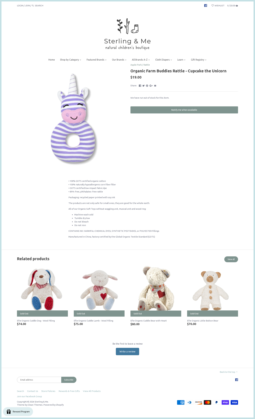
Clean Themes (35, 405)
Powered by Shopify (53, 405)
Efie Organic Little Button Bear (202, 320)
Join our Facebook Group (29, 396)
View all (231, 259)
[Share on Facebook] (140, 85)
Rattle (146, 64)
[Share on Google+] (151, 85)
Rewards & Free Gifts (69, 391)
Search (20, 391)
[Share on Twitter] (143, 85)
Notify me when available (184, 110)
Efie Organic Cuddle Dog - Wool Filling (36, 320)
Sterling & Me (41, 401)
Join (27, 5)
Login (20, 5)
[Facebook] (205, 5)
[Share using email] (155, 85)
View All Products (92, 391)
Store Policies (48, 391)
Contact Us (32, 391)
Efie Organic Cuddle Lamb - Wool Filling (93, 320)
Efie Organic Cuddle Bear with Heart (148, 320)
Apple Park (136, 64)
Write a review (127, 351)
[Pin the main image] (147, 85)
